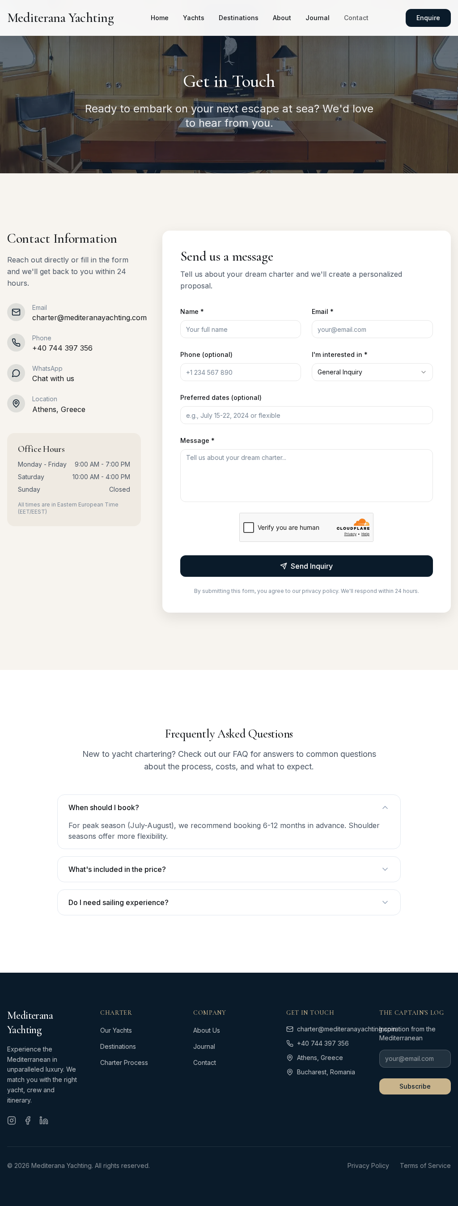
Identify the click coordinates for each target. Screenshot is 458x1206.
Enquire (428, 17)
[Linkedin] (43, 1120)
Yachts (193, 17)
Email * (323, 311)
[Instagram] (11, 1120)
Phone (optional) (206, 354)
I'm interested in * (340, 354)
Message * (197, 440)
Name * (192, 311)
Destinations (239, 17)
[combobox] (372, 372)
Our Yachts (116, 1030)
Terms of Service (425, 1165)
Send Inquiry (312, 566)
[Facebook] (27, 1120)
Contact (356, 17)
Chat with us (53, 378)
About (282, 17)
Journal (317, 17)
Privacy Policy (368, 1165)
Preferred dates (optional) (221, 397)
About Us (206, 1030)
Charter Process (124, 1062)
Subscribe (415, 1086)
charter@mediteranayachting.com (89, 317)
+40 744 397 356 (62, 347)
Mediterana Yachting (60, 18)
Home (160, 17)
